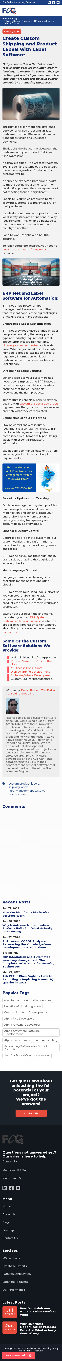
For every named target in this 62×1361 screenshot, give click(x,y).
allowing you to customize (20, 345)
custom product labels (24, 783)
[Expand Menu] (55, 10)
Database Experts (14, 1266)
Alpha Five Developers (19, 1018)
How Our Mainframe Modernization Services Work (38, 1311)
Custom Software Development (25, 1012)
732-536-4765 (11, 1178)
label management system (26, 790)
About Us (8, 1214)
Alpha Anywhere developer (22, 1024)
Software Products (15, 1281)
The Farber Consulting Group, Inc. (19, 2)
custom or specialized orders (39, 403)
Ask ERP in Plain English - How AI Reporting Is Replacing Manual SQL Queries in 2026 (28, 979)
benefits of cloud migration (22, 1006)
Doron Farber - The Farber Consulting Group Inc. (31, 692)
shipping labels (18, 787)
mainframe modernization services (27, 1000)
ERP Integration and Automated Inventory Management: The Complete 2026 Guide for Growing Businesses (28, 961)
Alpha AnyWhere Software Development (22, 1032)
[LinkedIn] (49, 2)
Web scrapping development (30, 671)
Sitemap (8, 1230)
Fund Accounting (46, 1040)
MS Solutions (11, 1258)
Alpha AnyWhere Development (31, 675)
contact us (9, 632)
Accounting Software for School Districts (25, 1048)
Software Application (16, 1274)
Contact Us (31, 1113)
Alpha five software (17, 1040)
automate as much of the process (25, 249)
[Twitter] (58, 2)
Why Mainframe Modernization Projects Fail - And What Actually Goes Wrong (27, 928)
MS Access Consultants (26, 668)
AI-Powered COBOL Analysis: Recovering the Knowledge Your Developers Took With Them (26, 944)
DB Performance (13, 1289)
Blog (5, 1222)
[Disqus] (31, 858)
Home (6, 1206)
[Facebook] (53, 2)
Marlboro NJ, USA (14, 1170)
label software (18, 794)
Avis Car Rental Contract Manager (27, 1055)
